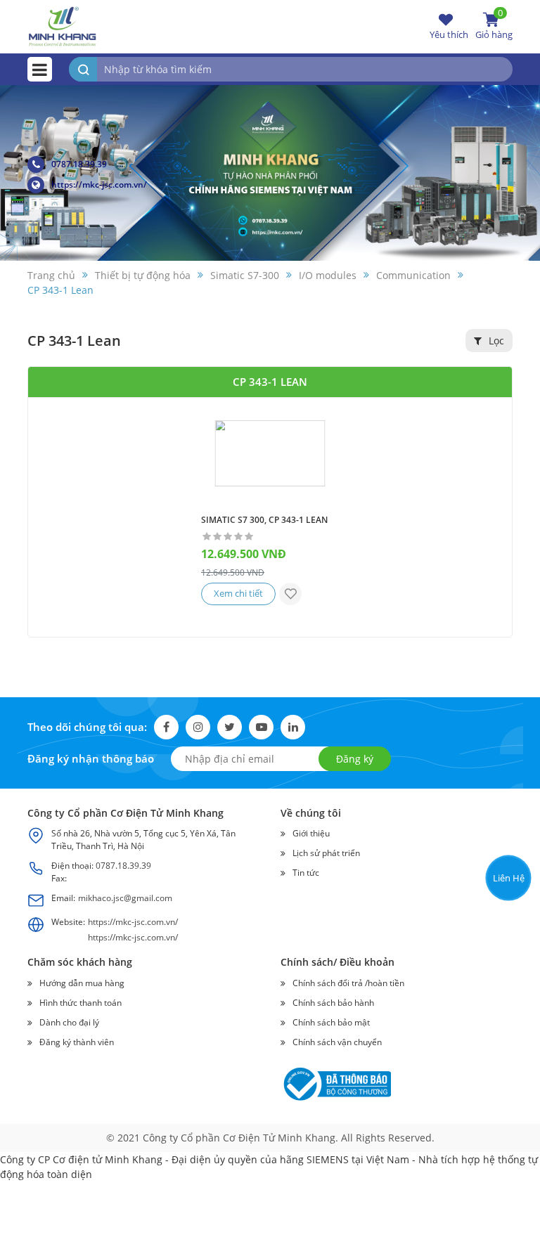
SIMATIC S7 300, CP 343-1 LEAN (264, 520)
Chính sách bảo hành (333, 1003)
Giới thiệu (311, 833)
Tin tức (305, 873)
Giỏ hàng (494, 26)
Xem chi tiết (238, 593)
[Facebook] (166, 727)
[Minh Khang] (62, 25)
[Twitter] (229, 727)
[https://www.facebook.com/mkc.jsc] (507, 823)
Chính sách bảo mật (331, 1022)
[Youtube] (261, 727)
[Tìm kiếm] (83, 69)
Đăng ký (354, 758)
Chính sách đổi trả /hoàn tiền (348, 983)
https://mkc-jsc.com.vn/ (99, 184)
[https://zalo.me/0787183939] (507, 790)
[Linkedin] (293, 727)
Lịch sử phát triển (326, 853)
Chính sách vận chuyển (337, 1042)
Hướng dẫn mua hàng (81, 983)
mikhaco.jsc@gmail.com (125, 898)
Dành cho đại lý (69, 1022)
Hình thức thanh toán (80, 1003)
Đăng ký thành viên (76, 1042)
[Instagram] (198, 727)
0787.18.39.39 (79, 164)
